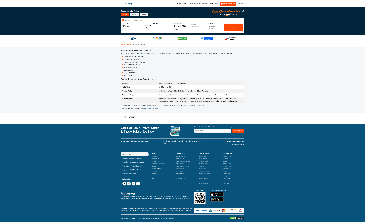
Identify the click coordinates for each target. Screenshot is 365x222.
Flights (184, 3)
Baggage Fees (156, 168)
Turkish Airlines (227, 178)
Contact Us (155, 158)
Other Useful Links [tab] (129, 174)
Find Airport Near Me (181, 181)
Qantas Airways (227, 173)
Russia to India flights (138, 53)
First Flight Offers (180, 156)
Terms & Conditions (158, 163)
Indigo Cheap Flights (182, 176)
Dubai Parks (179, 163)
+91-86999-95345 (235, 141)
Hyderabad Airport (204, 173)
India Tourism (180, 168)
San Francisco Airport (205, 176)
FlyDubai (225, 171)
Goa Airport (202, 166)
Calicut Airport (203, 178)
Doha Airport (203, 168)
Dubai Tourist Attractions (183, 161)
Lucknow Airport (203, 181)
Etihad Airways (227, 166)
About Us (155, 156)
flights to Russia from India (149, 109)
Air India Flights (180, 178)
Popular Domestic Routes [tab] (132, 158)
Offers (179, 3)
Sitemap (154, 173)
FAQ (153, 176)
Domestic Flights (194, 3)
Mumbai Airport (203, 163)
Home (123, 44)
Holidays (204, 3)
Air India (225, 158)
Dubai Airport (203, 158)
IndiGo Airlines (227, 156)
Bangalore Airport (204, 183)
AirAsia (225, 161)
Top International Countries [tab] (132, 166)
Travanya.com (136, 218)
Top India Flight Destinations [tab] (133, 170)
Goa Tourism (180, 171)
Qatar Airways (227, 183)
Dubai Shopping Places (183, 166)
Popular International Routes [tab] (133, 162)
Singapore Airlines (228, 176)
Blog (216, 3)
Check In (154, 171)
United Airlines (227, 181)
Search (3, 1)
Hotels (211, 3)
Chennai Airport (203, 161)
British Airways (227, 163)
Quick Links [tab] (126, 154)
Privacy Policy (156, 161)
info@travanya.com (238, 144)
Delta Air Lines (227, 168)
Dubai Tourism (180, 158)
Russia (129, 44)
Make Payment (180, 173)
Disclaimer (155, 166)
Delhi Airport (202, 156)
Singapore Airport (204, 171)
